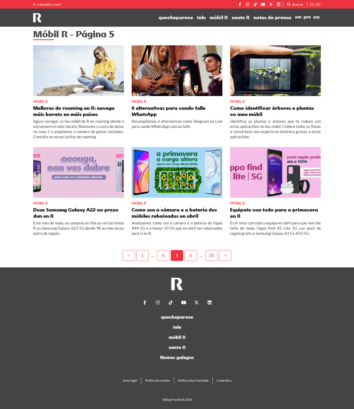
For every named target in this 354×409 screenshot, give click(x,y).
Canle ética (224, 380)
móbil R (219, 17)
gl (312, 4)
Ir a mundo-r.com (47, 4)
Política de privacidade (193, 380)
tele (201, 17)
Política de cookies (157, 380)
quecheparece (176, 17)
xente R (241, 17)
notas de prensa (272, 17)
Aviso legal (130, 380)
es (318, 4)
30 (211, 255)
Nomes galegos (177, 357)
